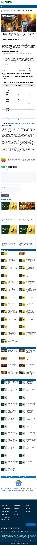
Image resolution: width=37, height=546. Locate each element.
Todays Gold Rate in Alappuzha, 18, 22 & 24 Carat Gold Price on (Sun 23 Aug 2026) (13, 319)
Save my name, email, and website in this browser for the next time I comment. (16, 192)
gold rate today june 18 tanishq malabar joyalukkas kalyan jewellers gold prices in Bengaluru (13, 365)
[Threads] (11, 167)
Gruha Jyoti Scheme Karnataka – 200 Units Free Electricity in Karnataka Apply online (13, 351)
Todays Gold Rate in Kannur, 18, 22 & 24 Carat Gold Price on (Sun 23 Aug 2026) (30, 297)
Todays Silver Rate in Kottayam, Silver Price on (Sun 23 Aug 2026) (31, 418)
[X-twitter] (14, 167)
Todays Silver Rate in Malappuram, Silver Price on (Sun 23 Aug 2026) (30, 411)
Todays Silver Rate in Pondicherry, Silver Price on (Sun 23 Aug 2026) (30, 455)
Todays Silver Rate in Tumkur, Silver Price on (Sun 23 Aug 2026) (13, 433)
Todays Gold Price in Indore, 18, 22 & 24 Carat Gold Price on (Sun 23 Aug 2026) (30, 260)
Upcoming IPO (15, 488)
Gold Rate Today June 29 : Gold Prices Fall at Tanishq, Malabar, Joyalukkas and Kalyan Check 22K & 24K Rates (30, 351)
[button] (1, 6)
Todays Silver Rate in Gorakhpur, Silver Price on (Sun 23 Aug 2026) (30, 382)
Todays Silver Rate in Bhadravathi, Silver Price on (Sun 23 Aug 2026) (12, 440)
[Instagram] (16, 167)
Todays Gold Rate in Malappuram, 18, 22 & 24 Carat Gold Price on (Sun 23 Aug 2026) (30, 304)
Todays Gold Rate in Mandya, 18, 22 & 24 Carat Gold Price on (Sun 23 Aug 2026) (31, 333)
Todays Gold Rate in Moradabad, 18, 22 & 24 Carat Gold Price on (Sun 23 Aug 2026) (31, 290)
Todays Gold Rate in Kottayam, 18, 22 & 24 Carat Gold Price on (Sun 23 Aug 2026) (30, 312)
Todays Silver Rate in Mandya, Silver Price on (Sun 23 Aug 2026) (31, 440)
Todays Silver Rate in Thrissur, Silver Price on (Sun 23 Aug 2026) (13, 462)
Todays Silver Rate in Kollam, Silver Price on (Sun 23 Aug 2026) (31, 426)
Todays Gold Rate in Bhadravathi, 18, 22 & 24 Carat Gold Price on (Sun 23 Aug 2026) (12, 334)
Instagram (9, 490)
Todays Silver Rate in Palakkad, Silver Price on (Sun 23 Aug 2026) (13, 418)
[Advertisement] (18, 532)
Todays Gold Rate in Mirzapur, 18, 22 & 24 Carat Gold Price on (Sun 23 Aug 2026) (13, 289)
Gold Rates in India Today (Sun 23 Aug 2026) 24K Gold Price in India (12, 253)
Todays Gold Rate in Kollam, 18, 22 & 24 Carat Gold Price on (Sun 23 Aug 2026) (30, 318)
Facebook (4, 490)
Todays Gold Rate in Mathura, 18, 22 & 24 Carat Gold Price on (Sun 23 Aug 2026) (13, 282)
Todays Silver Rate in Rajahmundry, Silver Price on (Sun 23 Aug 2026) (12, 469)
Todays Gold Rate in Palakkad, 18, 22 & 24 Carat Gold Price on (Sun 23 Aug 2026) (12, 312)
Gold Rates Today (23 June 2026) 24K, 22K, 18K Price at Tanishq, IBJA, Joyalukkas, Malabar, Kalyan (12, 358)
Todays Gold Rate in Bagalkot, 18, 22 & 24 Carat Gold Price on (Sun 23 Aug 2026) (12, 341)
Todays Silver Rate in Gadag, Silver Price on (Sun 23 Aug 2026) (30, 447)
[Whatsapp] (2, 167)
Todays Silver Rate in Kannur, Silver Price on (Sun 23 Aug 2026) (30, 404)
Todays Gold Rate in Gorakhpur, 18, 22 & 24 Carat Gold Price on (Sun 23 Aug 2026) (30, 275)
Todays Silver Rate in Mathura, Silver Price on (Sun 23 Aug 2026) (13, 389)
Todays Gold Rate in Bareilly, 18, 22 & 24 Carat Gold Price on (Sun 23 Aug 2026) (13, 275)
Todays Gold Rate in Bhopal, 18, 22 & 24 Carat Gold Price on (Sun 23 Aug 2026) (12, 260)
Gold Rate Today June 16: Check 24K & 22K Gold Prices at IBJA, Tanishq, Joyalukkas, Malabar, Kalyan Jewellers (13, 373)
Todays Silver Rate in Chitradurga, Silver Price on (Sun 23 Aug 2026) (12, 455)
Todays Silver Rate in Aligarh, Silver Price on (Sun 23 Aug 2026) (13, 404)
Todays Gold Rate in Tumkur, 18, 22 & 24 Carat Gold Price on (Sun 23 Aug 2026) (13, 326)
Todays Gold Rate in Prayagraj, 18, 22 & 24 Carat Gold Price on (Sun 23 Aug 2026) (30, 268)
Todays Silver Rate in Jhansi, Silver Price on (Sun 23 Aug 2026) (30, 389)
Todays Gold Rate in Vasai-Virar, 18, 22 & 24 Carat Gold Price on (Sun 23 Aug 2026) (12, 267)
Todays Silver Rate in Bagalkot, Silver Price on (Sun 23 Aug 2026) (13, 447)
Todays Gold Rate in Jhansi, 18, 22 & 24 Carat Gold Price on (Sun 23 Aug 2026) (30, 282)
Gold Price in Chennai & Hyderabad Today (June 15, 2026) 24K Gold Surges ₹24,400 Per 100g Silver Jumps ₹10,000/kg (30, 373)
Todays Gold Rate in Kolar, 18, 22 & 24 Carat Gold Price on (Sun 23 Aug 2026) (31, 326)
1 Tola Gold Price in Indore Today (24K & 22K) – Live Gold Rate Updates (30, 253)
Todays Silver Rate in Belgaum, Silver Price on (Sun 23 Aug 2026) (31, 462)
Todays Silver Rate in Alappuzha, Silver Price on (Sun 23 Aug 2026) (12, 426)
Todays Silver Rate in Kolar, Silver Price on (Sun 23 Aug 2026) (30, 433)
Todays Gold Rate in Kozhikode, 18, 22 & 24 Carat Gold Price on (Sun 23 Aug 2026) (12, 304)
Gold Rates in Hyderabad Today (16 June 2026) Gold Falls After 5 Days (30, 365)
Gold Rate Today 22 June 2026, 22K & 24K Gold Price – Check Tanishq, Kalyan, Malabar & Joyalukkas (30, 358)
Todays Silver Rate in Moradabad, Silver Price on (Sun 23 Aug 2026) (30, 397)
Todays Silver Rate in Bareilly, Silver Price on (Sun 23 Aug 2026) (13, 382)
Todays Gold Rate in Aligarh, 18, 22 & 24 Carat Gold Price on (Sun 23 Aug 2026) (12, 297)
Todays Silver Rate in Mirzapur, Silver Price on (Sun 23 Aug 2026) (13, 397)
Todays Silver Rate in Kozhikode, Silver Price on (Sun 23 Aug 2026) (13, 411)
